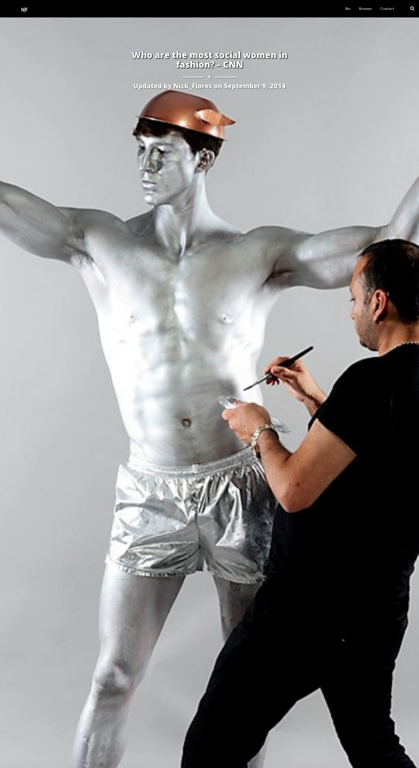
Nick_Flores (192, 85)
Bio (347, 8)
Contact (387, 8)
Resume (365, 8)
